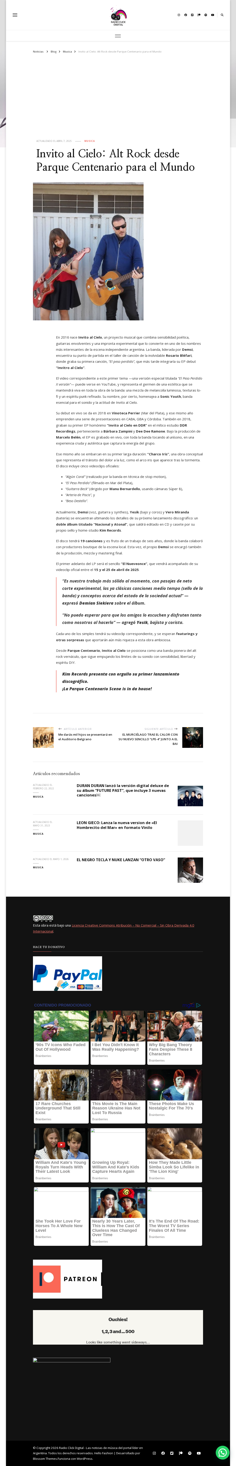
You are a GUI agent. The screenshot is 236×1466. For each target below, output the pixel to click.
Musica (89, 141)
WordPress (84, 1459)
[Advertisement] (118, 100)
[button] (223, 1453)
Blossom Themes (45, 1459)
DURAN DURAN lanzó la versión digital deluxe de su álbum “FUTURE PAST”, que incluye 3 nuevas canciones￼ (123, 790)
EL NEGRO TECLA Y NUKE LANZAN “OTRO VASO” (121, 859)
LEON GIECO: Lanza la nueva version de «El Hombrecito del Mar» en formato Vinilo (117, 825)
